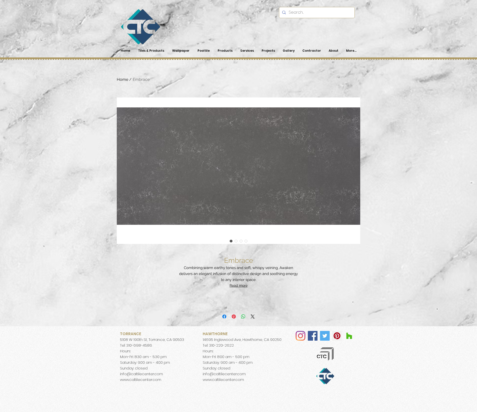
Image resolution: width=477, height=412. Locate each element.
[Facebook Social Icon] (313, 336)
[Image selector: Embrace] (231, 240)
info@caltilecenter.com (141, 373)
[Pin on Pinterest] (234, 317)
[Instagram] (300, 336)
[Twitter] (325, 336)
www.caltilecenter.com (140, 379)
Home (122, 79)
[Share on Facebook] (224, 317)
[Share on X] (253, 317)
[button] (224, 50)
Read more (238, 285)
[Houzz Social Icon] (349, 336)
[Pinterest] (337, 336)
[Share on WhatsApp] (243, 317)
